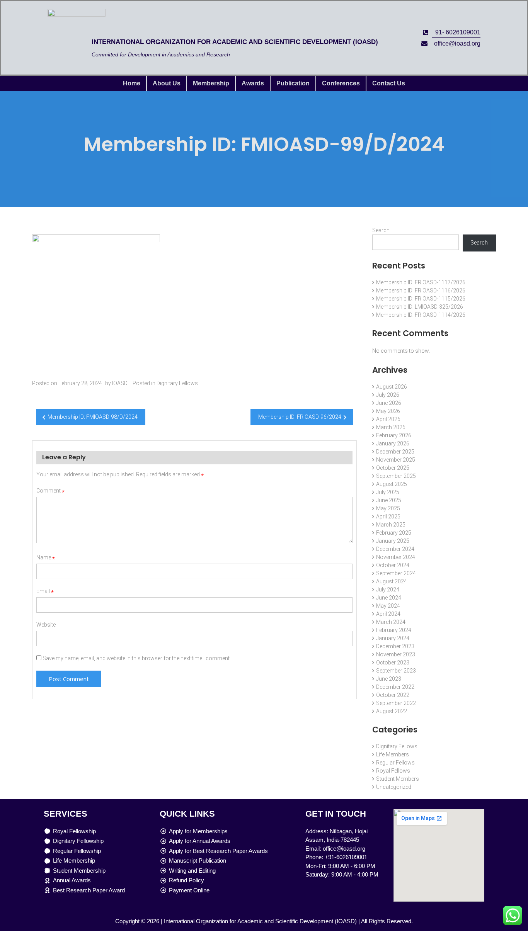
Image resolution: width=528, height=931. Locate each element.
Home (131, 83)
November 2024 (395, 557)
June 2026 (388, 403)
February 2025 (393, 533)
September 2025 (396, 476)
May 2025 (388, 508)
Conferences (341, 83)
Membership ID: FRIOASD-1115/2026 (420, 299)
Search (381, 230)
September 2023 (396, 671)
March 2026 (390, 427)
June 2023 (388, 679)
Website (46, 625)
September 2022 (396, 703)
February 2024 (393, 630)
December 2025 (395, 452)
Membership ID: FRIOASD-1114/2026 (420, 315)
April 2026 (388, 419)
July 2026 (387, 395)
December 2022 (395, 687)
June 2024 (388, 598)
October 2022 (392, 695)
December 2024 (395, 549)
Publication (293, 83)
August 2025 (391, 484)
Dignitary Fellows (177, 383)
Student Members (397, 779)
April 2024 (388, 614)
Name (45, 557)
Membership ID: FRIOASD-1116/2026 (420, 290)
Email (45, 591)
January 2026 (392, 443)
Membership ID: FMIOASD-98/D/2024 (93, 417)
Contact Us (388, 83)
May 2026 (388, 411)
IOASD (120, 383)
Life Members (392, 754)
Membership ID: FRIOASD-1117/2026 (420, 282)
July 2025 (387, 492)
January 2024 (392, 638)
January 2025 (392, 541)
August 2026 (391, 387)
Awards (253, 83)
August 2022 (391, 711)
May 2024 (388, 606)
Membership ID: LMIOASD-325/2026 (419, 307)
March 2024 (390, 622)
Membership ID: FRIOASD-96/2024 (299, 417)
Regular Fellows (395, 762)
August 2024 (391, 581)
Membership (211, 83)
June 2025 (388, 500)
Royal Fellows (393, 771)
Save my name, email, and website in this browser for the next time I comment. (137, 658)
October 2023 (392, 662)
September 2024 (396, 573)
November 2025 (395, 460)
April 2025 (388, 516)
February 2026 (393, 435)
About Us (167, 83)
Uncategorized (393, 787)
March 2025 (390, 525)
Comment (50, 491)
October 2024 (392, 565)
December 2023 (395, 646)
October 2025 (392, 468)
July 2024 (387, 589)
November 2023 (395, 654)
